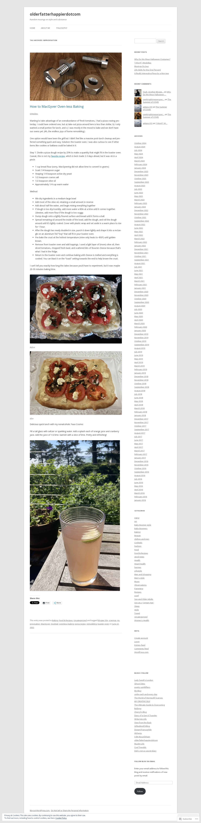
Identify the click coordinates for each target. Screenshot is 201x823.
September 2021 (141, 259)
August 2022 (139, 224)
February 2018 (140, 411)
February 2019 (140, 369)
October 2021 (140, 256)
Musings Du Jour (141, 66)
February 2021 (140, 284)
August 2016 (139, 475)
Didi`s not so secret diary (145, 751)
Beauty (137, 535)
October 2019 (140, 341)
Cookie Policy (61, 818)
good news (139, 556)
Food (136, 549)
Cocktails (138, 542)
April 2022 (138, 235)
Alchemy (138, 733)
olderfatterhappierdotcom (55, 14)
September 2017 (141, 429)
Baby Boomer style (142, 525)
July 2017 (138, 436)
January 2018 (140, 415)
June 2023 (138, 192)
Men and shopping (142, 574)
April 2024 (138, 157)
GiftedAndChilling (142, 726)
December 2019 (141, 334)
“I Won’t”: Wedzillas (142, 62)
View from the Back (142, 722)
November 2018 (141, 380)
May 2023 (138, 196)
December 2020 (141, 291)
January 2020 (140, 330)
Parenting (138, 588)
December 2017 (141, 419)
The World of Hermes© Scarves (148, 697)
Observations (140, 585)
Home (32, 28)
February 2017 (140, 454)
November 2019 (141, 337)
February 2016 (140, 496)
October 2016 (140, 468)
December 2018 (141, 376)
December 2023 (141, 171)
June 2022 (138, 228)
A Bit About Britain (142, 736)
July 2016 (138, 479)
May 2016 (138, 486)
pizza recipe (80, 624)
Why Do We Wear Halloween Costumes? (152, 59)
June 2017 (138, 440)
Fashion (137, 546)
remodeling (92, 624)
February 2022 (140, 242)
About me (45, 28)
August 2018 (139, 390)
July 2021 (138, 267)
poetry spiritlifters (142, 687)
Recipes (137, 592)
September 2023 (141, 182)
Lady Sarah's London (143, 680)
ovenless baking (66, 624)
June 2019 (138, 355)
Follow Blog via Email (144, 761)
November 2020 (141, 295)
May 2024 (138, 153)
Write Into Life (140, 719)
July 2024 (138, 150)
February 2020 (140, 327)
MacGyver (45, 624)
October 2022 (140, 217)
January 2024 (140, 168)
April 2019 (138, 362)
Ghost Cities (139, 683)
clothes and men (141, 539)
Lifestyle (138, 571)
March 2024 (139, 161)
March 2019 (139, 366)
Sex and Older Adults (143, 599)
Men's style (139, 578)
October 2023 (140, 178)
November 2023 (141, 175)
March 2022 (139, 238)
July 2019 (138, 351)
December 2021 (141, 249)
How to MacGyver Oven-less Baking (57, 106)
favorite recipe (58, 156)
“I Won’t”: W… (161, 123)
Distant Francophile (143, 729)
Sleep (136, 606)
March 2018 (139, 408)
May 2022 (138, 231)
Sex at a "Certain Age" (144, 602)
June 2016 (138, 482)
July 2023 (138, 189)
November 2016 (141, 464)
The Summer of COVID (157, 101)
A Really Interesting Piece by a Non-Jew (151, 73)
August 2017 (139, 433)
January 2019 (140, 373)
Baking (55, 620)
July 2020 (138, 309)
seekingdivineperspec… (153, 99)
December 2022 (141, 210)
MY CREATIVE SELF (142, 701)
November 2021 (141, 252)
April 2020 (138, 320)
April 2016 (138, 489)
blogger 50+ (103, 620)
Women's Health (141, 620)
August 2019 (139, 348)
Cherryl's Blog (140, 712)
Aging (136, 518)
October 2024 (140, 143)
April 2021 (138, 277)
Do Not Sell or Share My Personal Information (70, 810)
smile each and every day (145, 694)
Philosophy (61, 28)
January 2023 (140, 206)
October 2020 (140, 298)
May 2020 (138, 316)
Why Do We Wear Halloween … (157, 93)
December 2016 (141, 461)
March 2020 (139, 323)
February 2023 (140, 203)
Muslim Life (139, 743)
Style (136, 609)
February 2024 (140, 164)
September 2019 (141, 344)
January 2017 (140, 457)
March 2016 (139, 493)
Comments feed (141, 648)
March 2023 (139, 199)
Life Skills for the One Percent (147, 69)
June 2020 (138, 312)
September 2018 (141, 387)
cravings (112, 620)
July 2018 (138, 394)
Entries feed (139, 645)
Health (137, 560)
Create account (141, 638)
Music (136, 581)
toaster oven (103, 624)
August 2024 (139, 146)
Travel (137, 613)
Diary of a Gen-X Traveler (145, 715)
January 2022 (140, 245)
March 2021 (139, 281)
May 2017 (138, 443)
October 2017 (140, 426)
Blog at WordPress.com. (40, 810)
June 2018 (138, 397)
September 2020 (141, 302)
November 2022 (141, 214)
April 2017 (138, 447)
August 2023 (139, 185)
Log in (136, 641)
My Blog (137, 690)
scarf (136, 595)
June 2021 (138, 270)
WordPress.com (141, 652)
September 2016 (141, 472)
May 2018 (138, 401)
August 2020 (139, 305)
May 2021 (138, 274)
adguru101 (147, 107)
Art (135, 521)
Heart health (140, 563)
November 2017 (141, 422)
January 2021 (140, 288)
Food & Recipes (66, 620)
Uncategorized (80, 620)
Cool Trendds (140, 747)
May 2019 (138, 358)
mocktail (54, 624)
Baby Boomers (140, 528)
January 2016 (140, 500)
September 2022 (141, 221)
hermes (137, 567)
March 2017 (139, 450)
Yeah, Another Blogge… (153, 92)
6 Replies (34, 113)
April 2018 (138, 404)
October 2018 (140, 383)
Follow (140, 791)
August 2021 (139, 263)
